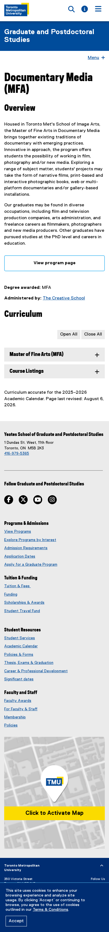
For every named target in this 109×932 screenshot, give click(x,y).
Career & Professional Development (36, 671)
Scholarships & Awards (24, 603)
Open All (68, 334)
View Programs (17, 532)
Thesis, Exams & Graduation (28, 663)
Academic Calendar (21, 646)
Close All (93, 334)
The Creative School (64, 298)
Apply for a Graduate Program (30, 565)
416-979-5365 (16, 454)
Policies (11, 725)
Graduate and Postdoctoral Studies (49, 36)
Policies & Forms (18, 655)
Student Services (19, 638)
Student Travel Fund (22, 611)
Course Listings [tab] (27, 371)
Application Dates (19, 556)
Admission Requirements (26, 548)
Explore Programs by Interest (30, 540)
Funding (10, 594)
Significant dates (19, 679)
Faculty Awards (17, 701)
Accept (16, 921)
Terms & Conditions (50, 910)
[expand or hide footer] (102, 866)
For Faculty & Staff (20, 709)
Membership (15, 717)
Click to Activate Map (54, 813)
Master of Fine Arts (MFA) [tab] (36, 354)
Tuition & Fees (17, 586)
